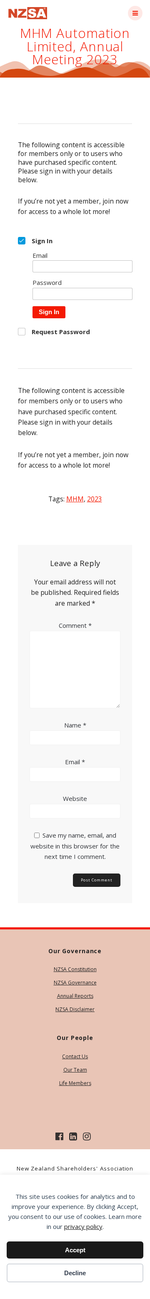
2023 (94, 498)
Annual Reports (75, 995)
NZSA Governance (75, 982)
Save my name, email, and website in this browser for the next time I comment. (75, 845)
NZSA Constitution (75, 969)
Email (75, 762)
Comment (75, 625)
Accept (75, 1250)
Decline (75, 1272)
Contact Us (75, 1056)
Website (75, 798)
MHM (75, 498)
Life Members (75, 1083)
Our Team (75, 1069)
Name (75, 725)
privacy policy (83, 1226)
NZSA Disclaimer (75, 1009)
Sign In (49, 311)
